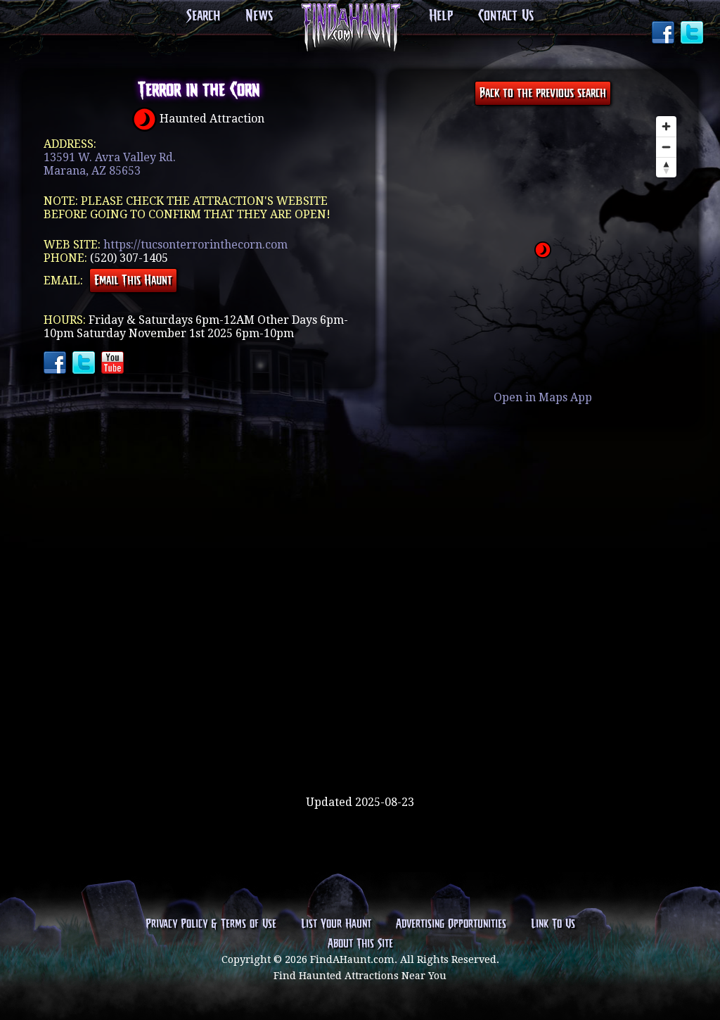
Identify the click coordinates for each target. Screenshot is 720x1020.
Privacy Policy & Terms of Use (211, 924)
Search (203, 16)
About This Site (360, 944)
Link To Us (553, 924)
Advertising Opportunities (451, 924)
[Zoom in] (666, 126)
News (259, 16)
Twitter (693, 33)
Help (441, 16)
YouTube (114, 364)
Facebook (664, 33)
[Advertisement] (360, 749)
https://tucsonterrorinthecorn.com (195, 244)
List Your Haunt (336, 924)
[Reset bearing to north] (666, 167)
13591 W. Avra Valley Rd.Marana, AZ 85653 (110, 164)
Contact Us (506, 16)
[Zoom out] (666, 147)
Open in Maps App (543, 397)
